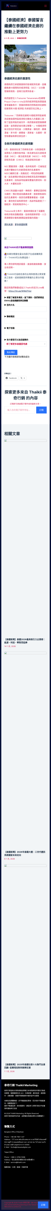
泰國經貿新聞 (21, 38)
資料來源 (8, 224)
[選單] (45, 6)
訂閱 (41, 410)
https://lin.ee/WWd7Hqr (20, 291)
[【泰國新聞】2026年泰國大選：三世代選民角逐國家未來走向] (25, 750)
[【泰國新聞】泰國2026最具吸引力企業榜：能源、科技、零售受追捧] (25, 537)
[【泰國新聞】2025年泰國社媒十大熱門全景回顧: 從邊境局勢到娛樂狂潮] (25, 962)
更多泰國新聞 (21, 224)
